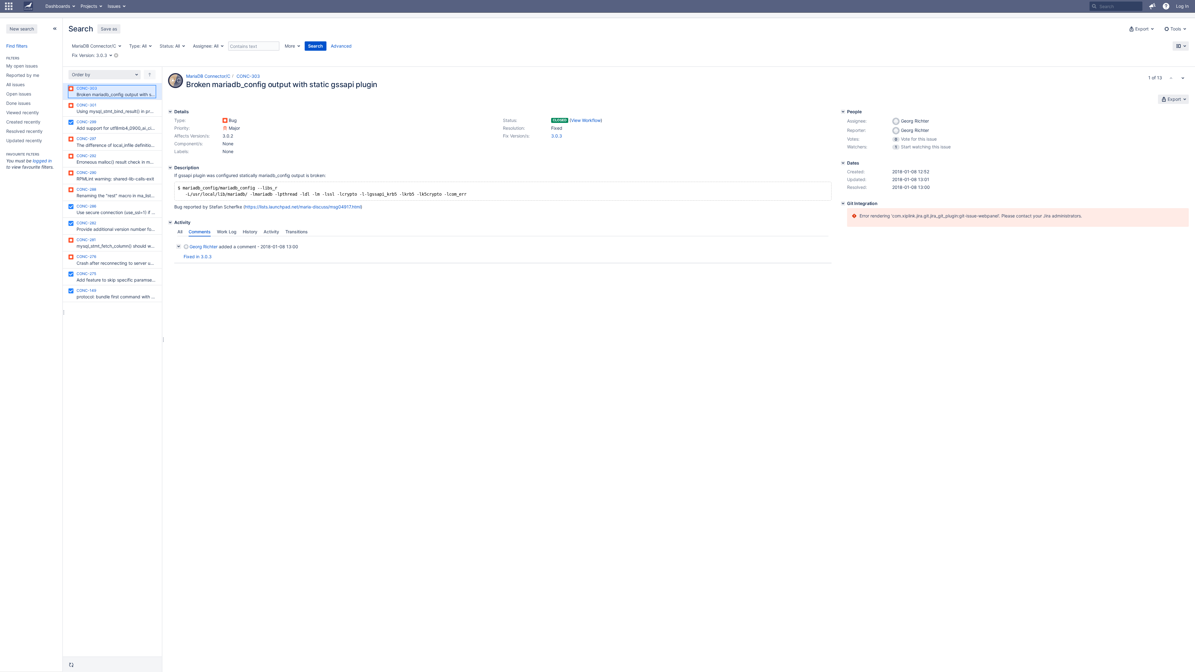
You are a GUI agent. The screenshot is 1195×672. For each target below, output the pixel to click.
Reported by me (22, 75)
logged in (42, 160)
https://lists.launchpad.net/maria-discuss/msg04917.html (303, 206)
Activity (271, 231)
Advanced (341, 46)
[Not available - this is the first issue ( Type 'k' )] (1171, 77)
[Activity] (170, 222)
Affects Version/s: (192, 135)
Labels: (181, 151)
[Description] (170, 168)
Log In (1182, 6)
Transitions (296, 231)
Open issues (18, 93)
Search (315, 46)
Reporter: (856, 130)
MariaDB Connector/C (208, 76)
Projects (89, 6)
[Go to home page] (28, 6)
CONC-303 (248, 76)
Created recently (23, 121)
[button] (8, 6)
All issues (15, 84)
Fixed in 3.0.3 (198, 256)
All (179, 231)
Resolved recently (24, 131)
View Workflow (586, 120)
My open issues (22, 65)
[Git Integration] (843, 203)
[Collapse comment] (178, 246)
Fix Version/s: (516, 135)
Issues (114, 6)
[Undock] (54, 28)
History (250, 231)
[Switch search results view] (1181, 46)
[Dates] (843, 163)
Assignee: (857, 121)
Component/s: (188, 143)
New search (22, 28)
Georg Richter (204, 246)
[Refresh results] (71, 665)
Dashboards (57, 6)
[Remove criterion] (116, 55)
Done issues (18, 103)
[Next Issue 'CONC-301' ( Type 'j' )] (1183, 77)
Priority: (182, 128)
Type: (180, 120)
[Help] (1166, 6)
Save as (109, 28)
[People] (843, 112)
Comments (200, 231)
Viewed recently (22, 112)
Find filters (16, 46)
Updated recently (24, 140)
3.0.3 (556, 135)
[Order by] (150, 74)
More (290, 46)
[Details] (170, 112)
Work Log (227, 231)
